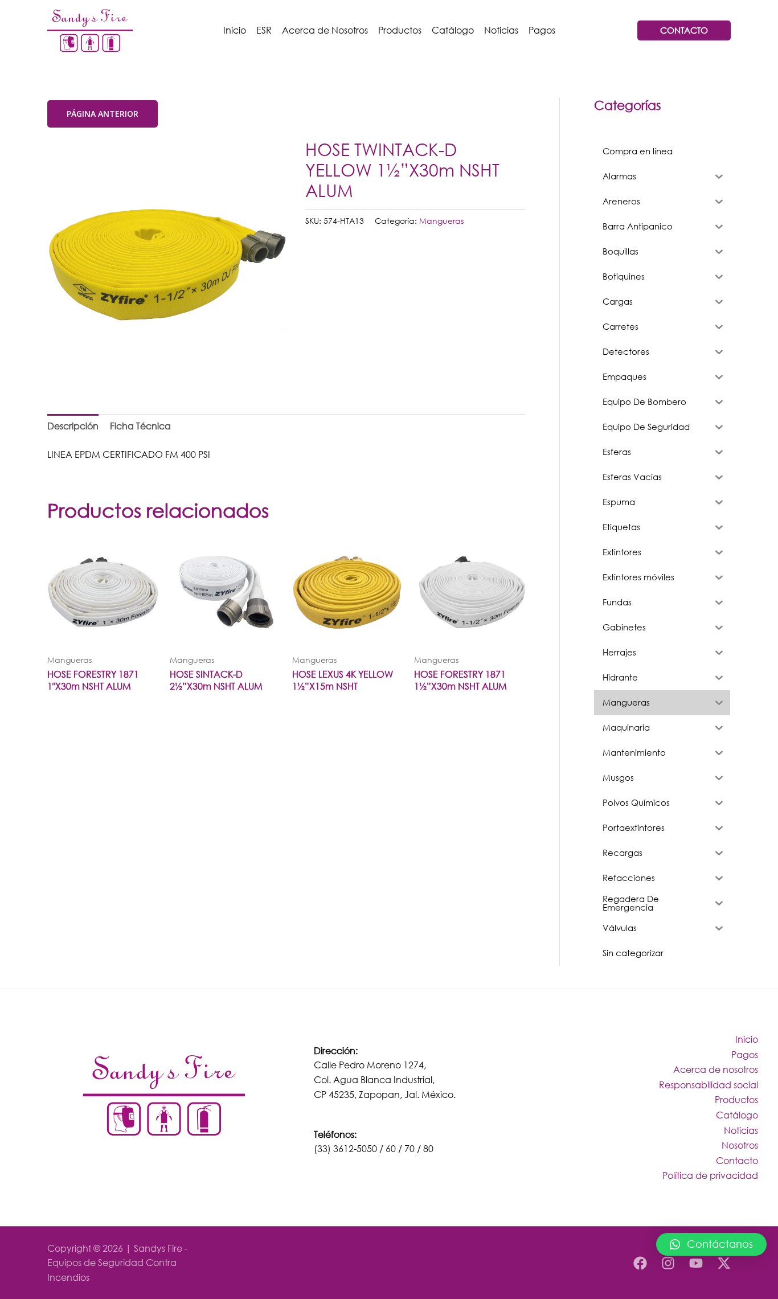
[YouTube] (696, 1263)
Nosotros (740, 1145)
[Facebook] (640, 1263)
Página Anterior (102, 113)
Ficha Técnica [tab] (140, 426)
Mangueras (441, 220)
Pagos (542, 30)
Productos (399, 30)
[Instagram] (668, 1263)
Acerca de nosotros (715, 1069)
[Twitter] (724, 1263)
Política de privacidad (710, 1175)
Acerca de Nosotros (325, 30)
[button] (711, 1244)
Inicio (234, 30)
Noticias (501, 30)
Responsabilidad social (708, 1085)
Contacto (737, 1160)
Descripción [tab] (73, 426)
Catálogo (453, 30)
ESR (264, 30)
